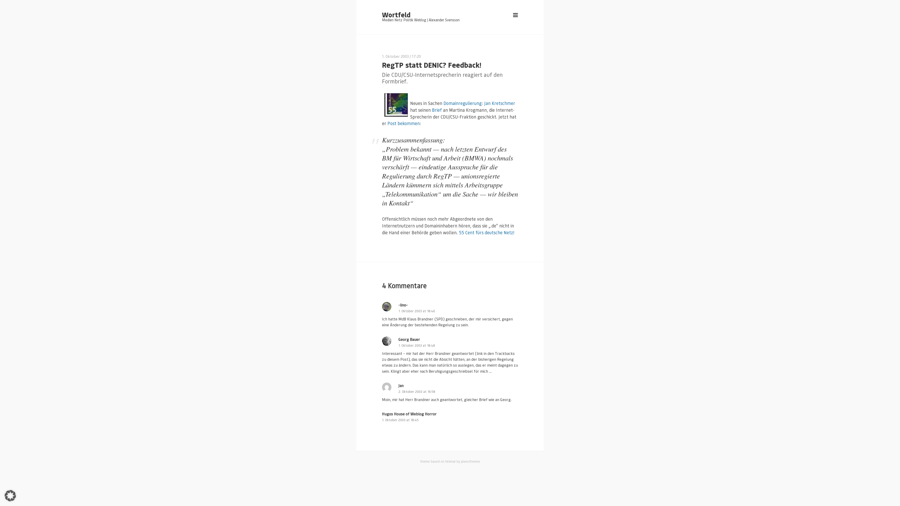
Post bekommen (403, 123)
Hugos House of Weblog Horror (409, 413)
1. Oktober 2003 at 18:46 (416, 311)
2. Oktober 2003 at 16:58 (416, 391)
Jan (401, 385)
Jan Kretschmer (499, 103)
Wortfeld (396, 14)
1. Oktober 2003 (395, 56)
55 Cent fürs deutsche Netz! (486, 232)
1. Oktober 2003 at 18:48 (416, 345)
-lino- (403, 304)
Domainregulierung (462, 103)
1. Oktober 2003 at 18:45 (400, 420)
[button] (10, 495)
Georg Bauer (409, 339)
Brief (437, 110)
